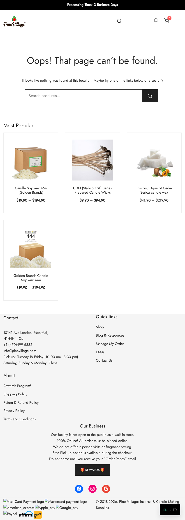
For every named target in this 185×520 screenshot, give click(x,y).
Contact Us (104, 360)
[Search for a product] (119, 21)
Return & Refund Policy (21, 402)
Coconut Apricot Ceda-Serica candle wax (154, 190)
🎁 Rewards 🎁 (92, 470)
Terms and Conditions (19, 419)
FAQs (100, 352)
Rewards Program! (17, 385)
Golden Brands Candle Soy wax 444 (31, 278)
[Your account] (156, 21)
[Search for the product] (150, 95)
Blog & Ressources (110, 335)
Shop (100, 327)
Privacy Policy (14, 410)
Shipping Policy (15, 394)
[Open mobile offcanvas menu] (178, 21)
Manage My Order (110, 343)
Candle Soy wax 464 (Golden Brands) (31, 190)
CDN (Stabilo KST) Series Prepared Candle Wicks (92, 190)
